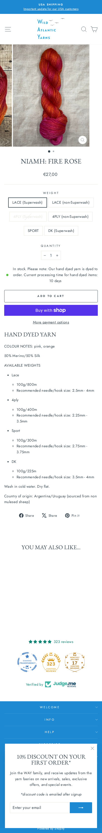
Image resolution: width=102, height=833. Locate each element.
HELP (49, 732)
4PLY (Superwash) (28, 216)
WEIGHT (51, 193)
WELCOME (50, 707)
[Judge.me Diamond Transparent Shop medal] (27, 662)
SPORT (33, 230)
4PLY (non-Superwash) (70, 216)
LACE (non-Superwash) (71, 202)
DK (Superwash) (61, 230)
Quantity (51, 246)
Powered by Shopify (51, 828)
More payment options (51, 322)
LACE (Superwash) (27, 202)
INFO (50, 719)
